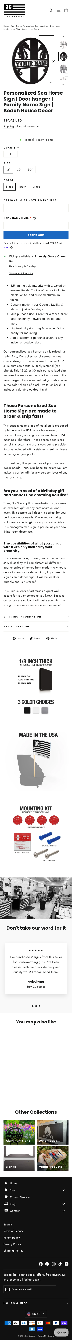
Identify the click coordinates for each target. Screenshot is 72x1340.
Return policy (11, 1238)
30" (30, 170)
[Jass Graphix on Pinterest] (47, 1263)
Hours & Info (15, 1303)
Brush (22, 187)
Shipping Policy (13, 1251)
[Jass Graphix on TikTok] (60, 1263)
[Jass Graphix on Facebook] (41, 1263)
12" (8, 170)
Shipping (8, 126)
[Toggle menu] (63, 1190)
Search (7, 1224)
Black (9, 187)
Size (6, 163)
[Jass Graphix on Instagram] (54, 1263)
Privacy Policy (12, 1244)
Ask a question (16, 626)
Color (8, 180)
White (36, 187)
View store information (21, 273)
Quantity (11, 147)
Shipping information (22, 616)
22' (19, 170)
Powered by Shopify (46, 1336)
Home (6, 26)
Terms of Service (13, 1231)
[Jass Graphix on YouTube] (67, 1263)
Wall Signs (15, 26)
